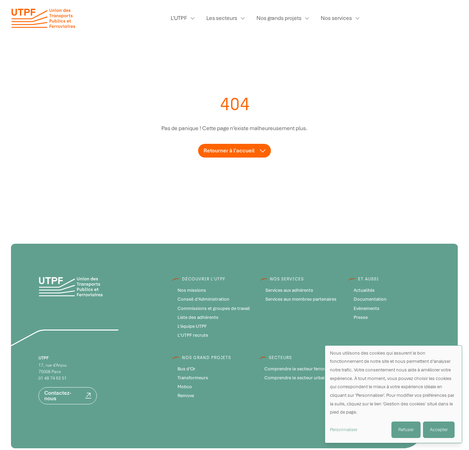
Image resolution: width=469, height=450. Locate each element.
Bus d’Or (186, 369)
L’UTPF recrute (193, 335)
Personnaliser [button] (343, 429)
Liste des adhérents (198, 317)
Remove (186, 396)
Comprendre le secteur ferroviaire (299, 369)
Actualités (364, 290)
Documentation (370, 299)
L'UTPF (179, 18)
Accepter (439, 429)
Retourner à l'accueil (229, 150)
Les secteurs (221, 18)
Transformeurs (193, 378)
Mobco (185, 387)
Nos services (336, 18)
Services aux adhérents (289, 290)
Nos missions (192, 290)
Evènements (366, 308)
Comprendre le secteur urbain (295, 378)
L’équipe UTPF (192, 326)
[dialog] (393, 394)
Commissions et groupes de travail (214, 308)
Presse (361, 317)
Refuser (406, 429)
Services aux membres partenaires (300, 299)
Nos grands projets (278, 18)
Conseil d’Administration (203, 299)
